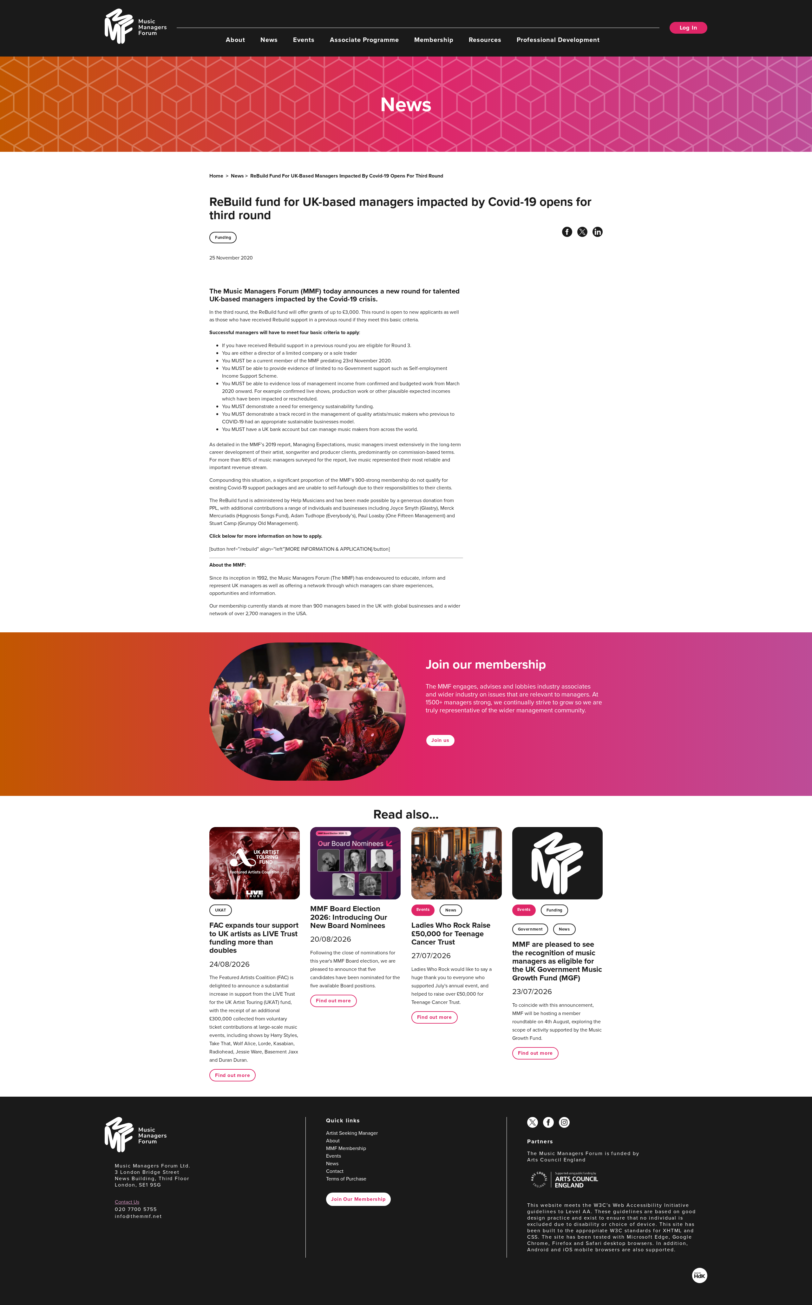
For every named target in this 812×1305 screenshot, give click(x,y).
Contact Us (127, 1201)
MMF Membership (346, 1148)
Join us (440, 740)
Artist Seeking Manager (352, 1132)
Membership (434, 39)
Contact (335, 1170)
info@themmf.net (138, 1216)
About (235, 39)
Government (530, 929)
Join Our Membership (358, 1199)
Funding (223, 237)
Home (216, 175)
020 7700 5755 (136, 1209)
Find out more (232, 1075)
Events (304, 39)
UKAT (220, 910)
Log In (688, 28)
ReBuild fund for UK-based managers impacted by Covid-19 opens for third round (346, 175)
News (269, 39)
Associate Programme (364, 39)
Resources (485, 39)
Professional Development (558, 39)
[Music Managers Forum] (136, 1150)
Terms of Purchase (346, 1178)
